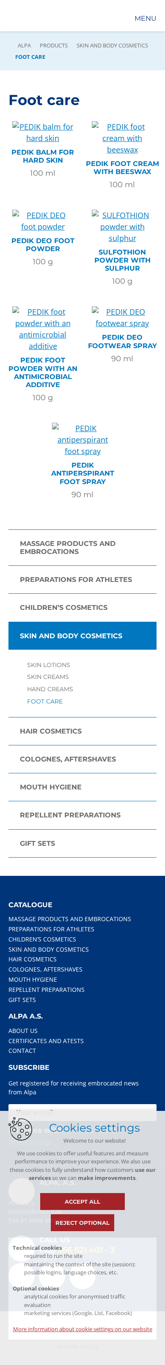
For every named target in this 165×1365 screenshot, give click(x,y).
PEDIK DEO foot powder (42, 245)
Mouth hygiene (51, 787)
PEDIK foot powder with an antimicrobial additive (42, 372)
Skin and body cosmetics (112, 45)
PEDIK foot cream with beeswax (122, 168)
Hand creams (50, 689)
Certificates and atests (46, 1041)
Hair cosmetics (51, 731)
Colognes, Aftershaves (68, 759)
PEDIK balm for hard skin (42, 156)
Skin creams (48, 677)
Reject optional (82, 1222)
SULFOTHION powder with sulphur (122, 260)
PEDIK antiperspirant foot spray (82, 473)
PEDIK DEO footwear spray (122, 341)
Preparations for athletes (76, 580)
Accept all (82, 1201)
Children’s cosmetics (63, 608)
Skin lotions (48, 665)
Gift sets (37, 843)
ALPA (24, 45)
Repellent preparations (70, 815)
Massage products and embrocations (68, 548)
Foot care (45, 701)
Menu (146, 18)
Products (54, 45)
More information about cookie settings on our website (82, 1329)
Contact (22, 1051)
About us (23, 1031)
